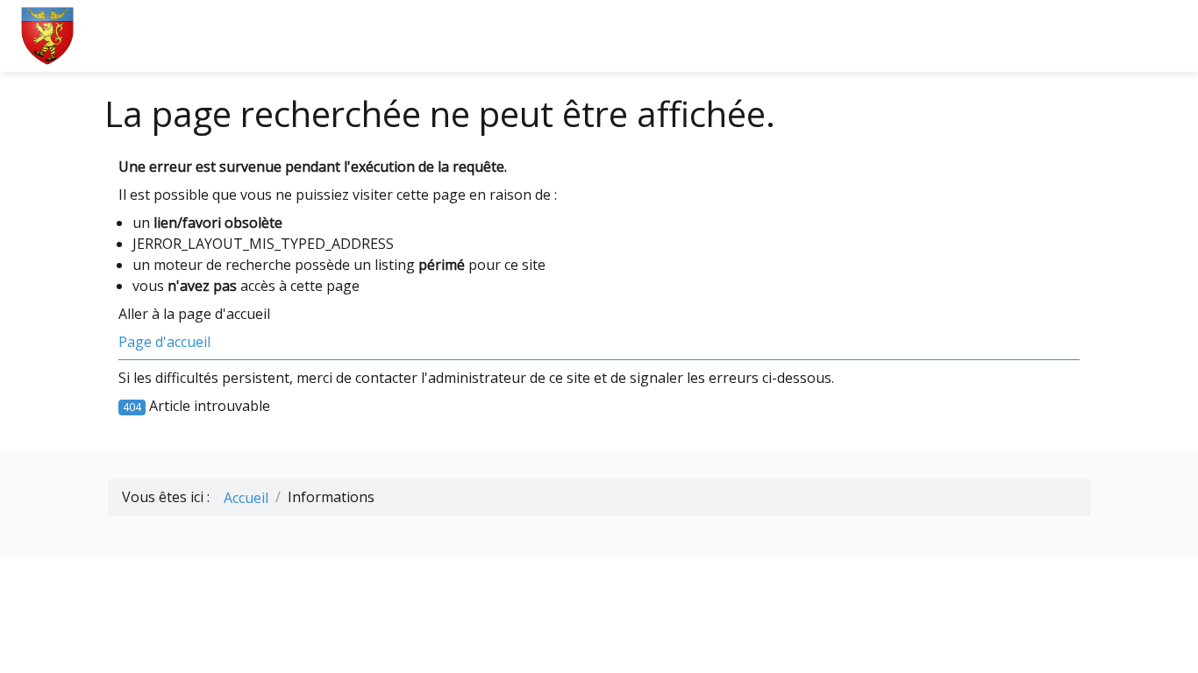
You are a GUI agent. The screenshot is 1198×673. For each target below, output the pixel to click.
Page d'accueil (164, 341)
